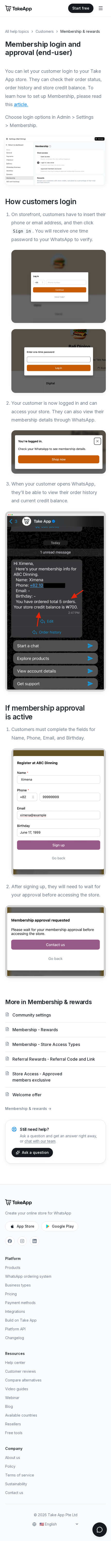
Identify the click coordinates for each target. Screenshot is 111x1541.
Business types (18, 1285)
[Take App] (18, 8)
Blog (9, 1406)
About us (12, 1457)
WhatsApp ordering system (28, 1276)
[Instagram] (22, 1241)
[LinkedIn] (34, 1241)
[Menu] (101, 8)
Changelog (14, 1338)
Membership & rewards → (28, 1108)
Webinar (12, 1397)
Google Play (63, 1226)
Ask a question (35, 1152)
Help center (15, 1362)
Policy (10, 1466)
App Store (25, 1226)
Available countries (21, 1415)
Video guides (16, 1389)
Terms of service (19, 1475)
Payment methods (20, 1302)
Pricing (11, 1294)
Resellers (13, 1424)
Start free (80, 8)
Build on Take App (21, 1320)
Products (12, 1267)
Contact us (14, 1492)
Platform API (15, 1329)
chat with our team (40, 1141)
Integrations (15, 1311)
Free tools (13, 1433)
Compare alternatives (23, 1380)
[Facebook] (9, 1241)
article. (21, 104)
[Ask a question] (99, 1529)
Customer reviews (20, 1371)
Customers (45, 31)
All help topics (17, 31)
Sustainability (16, 1484)
